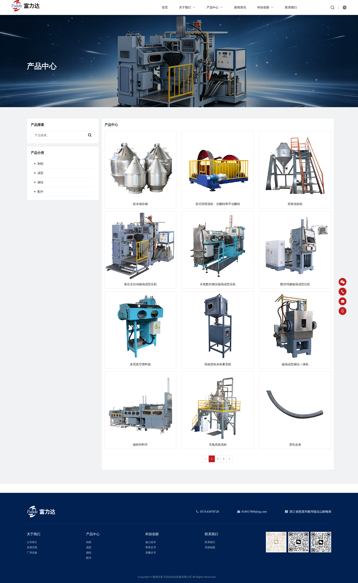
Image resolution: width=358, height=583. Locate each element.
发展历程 (32, 547)
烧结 (40, 182)
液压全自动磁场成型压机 (140, 284)
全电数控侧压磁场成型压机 (218, 284)
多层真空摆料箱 (140, 364)
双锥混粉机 (295, 204)
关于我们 (33, 534)
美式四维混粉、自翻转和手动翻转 (217, 204)
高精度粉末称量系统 (217, 364)
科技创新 (152, 534)
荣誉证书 (150, 547)
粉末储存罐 (140, 204)
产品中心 (93, 534)
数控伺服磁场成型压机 (295, 284)
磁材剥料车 (140, 444)
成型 (40, 173)
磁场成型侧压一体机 (295, 364)
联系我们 (211, 534)
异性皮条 (295, 444)
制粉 (40, 163)
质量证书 (150, 552)
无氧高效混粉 (218, 444)
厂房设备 (32, 552)
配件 (40, 191)
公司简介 (32, 542)
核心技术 (150, 542)
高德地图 (210, 547)
